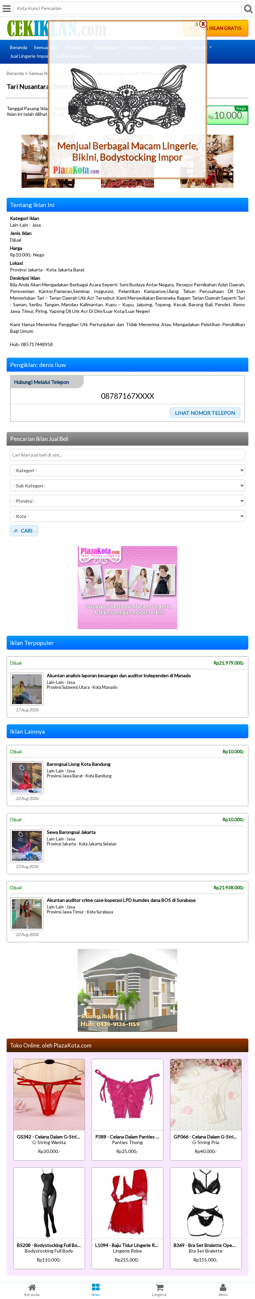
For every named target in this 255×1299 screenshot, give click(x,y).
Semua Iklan (46, 47)
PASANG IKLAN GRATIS (215, 28)
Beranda (18, 47)
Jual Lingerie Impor (29, 56)
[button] (205, 412)
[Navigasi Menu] (6, 8)
